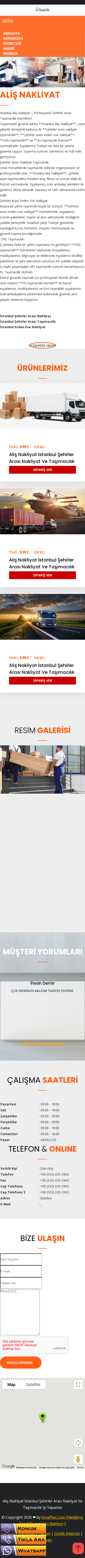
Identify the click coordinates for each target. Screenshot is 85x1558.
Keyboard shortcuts (26, 1467)
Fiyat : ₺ (19, 446)
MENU (7, 20)
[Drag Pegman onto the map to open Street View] (78, 1459)
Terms (80, 1467)
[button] (42, 1417)
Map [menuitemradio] (11, 1384)
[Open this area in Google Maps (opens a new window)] (8, 1466)
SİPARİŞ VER (42, 469)
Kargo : (40, 446)
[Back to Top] (78, 1549)
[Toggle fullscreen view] (78, 1384)
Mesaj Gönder (19, 1363)
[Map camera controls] (78, 1442)
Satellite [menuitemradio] (33, 1384)
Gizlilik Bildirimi (67, 1533)
